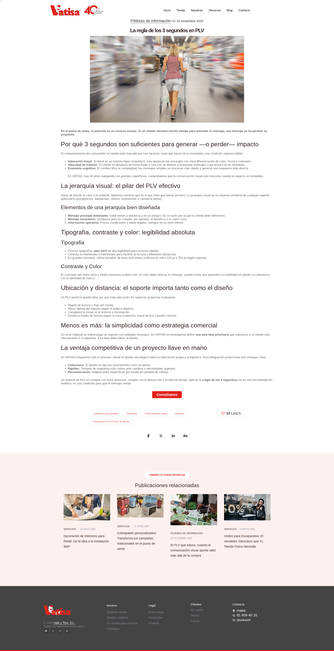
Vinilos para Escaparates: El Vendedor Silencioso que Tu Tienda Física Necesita (243, 541)
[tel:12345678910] (234, 615)
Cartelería (131, 413)
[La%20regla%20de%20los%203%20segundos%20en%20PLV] (148, 436)
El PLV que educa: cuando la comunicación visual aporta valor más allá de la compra (193, 550)
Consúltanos (167, 395)
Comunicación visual (156, 413)
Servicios (215, 10)
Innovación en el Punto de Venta (111, 421)
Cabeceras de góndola (105, 413)
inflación (179, 413)
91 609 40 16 (247, 615)
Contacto (244, 10)
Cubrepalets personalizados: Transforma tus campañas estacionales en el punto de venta (137, 541)
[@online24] (262, 620)
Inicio (167, 10)
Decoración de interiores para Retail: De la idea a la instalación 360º (86, 541)
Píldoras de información (151, 21)
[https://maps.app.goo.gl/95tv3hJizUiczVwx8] (234, 611)
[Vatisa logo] (72, 611)
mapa (241, 610)
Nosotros (197, 10)
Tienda (180, 10)
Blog (229, 10)
